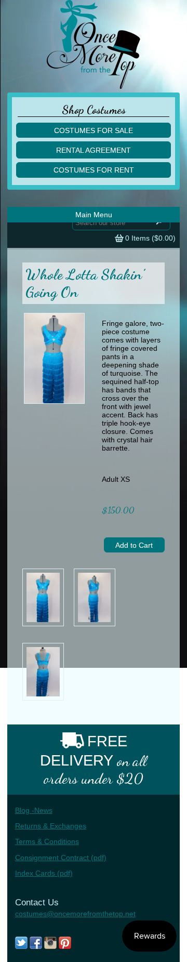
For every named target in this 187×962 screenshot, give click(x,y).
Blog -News (33, 810)
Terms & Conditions (47, 841)
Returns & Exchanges (50, 826)
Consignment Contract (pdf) (60, 857)
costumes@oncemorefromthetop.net (75, 914)
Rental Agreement (93, 150)
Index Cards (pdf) (44, 873)
